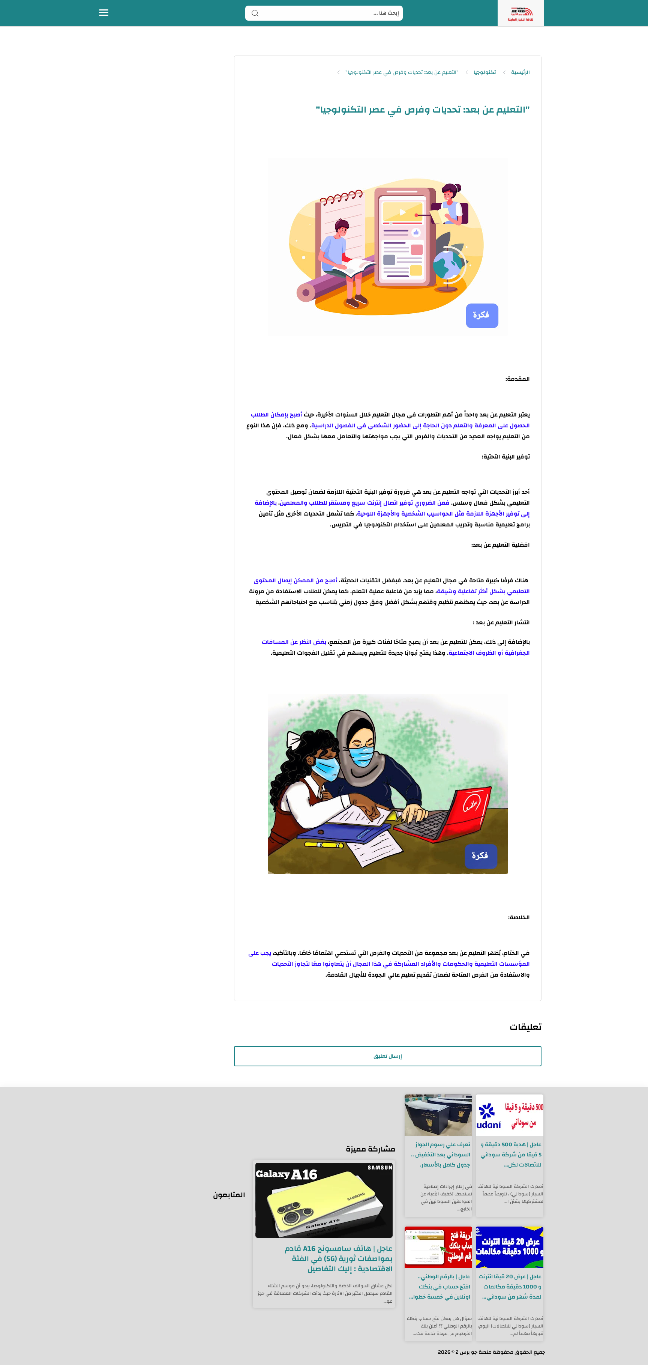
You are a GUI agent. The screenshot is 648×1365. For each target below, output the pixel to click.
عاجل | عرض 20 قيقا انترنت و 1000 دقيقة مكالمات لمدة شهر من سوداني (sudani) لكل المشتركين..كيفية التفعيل (510, 1287)
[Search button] (255, 13)
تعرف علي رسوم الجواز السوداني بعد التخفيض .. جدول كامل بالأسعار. (440, 1155)
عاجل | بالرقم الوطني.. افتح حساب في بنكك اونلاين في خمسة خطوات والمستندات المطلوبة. (439, 1287)
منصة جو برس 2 (474, 1352)
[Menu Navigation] (103, 13)
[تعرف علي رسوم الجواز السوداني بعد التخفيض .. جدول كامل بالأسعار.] (438, 1115)
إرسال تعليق (388, 1056)
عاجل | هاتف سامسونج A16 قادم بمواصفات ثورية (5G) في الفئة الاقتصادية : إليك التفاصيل (339, 1258)
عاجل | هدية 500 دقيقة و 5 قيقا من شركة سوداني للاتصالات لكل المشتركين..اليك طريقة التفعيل (511, 1155)
